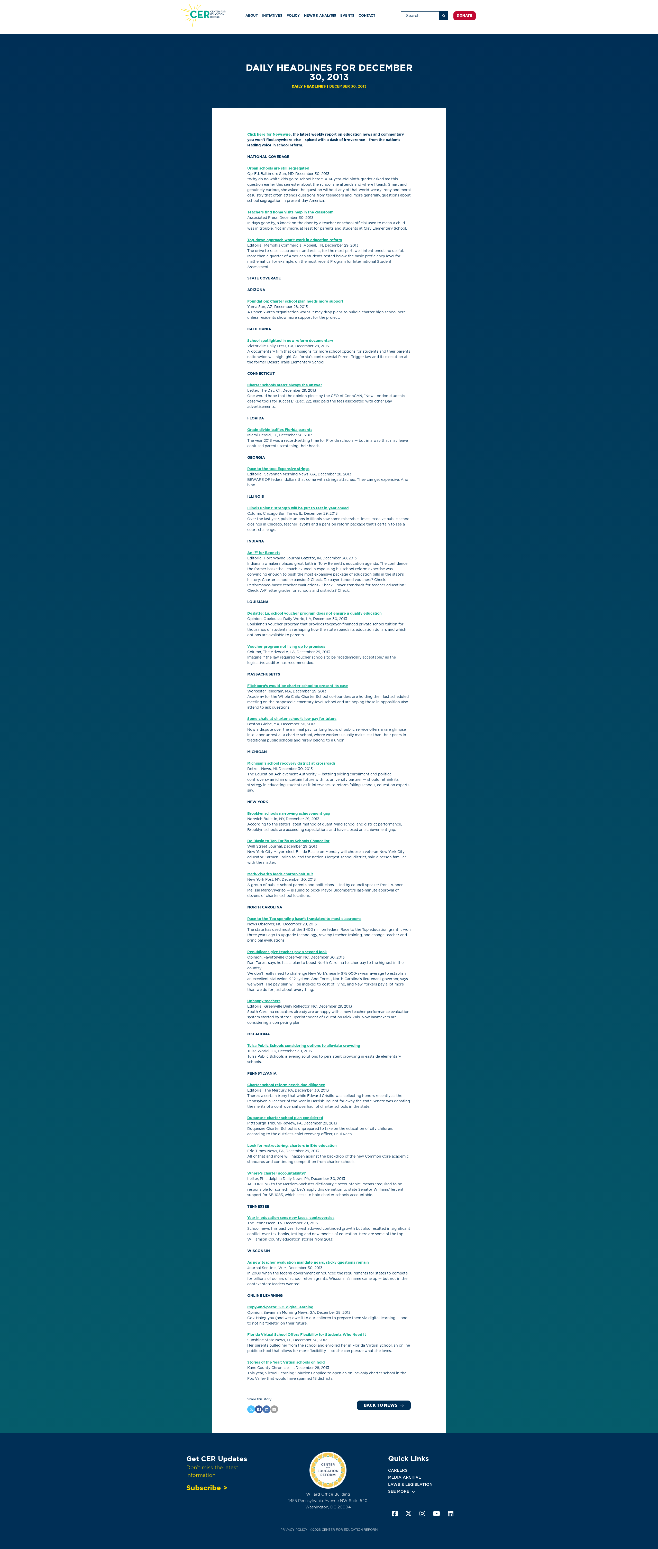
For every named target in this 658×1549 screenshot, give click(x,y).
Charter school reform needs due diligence (286, 1085)
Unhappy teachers (263, 1001)
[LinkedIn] (266, 1409)
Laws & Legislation (410, 1484)
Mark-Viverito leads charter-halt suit (280, 874)
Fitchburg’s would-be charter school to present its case (297, 686)
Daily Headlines (309, 86)
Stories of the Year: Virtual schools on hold (286, 1362)
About (251, 15)
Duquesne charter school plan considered (285, 1118)
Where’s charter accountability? (276, 1173)
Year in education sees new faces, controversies (290, 1218)
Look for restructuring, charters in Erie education (292, 1145)
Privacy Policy (293, 1530)
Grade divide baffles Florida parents (279, 430)
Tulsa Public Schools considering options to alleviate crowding (303, 1046)
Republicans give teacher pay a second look (287, 952)
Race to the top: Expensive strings (278, 469)
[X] (251, 1409)
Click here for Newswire (269, 134)
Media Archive (404, 1477)
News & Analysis (320, 15)
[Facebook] (259, 1409)
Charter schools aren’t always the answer (284, 385)
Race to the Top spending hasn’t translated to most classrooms (304, 919)
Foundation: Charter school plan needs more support (295, 301)
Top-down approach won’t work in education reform (294, 240)
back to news (380, 1405)
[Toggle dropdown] (414, 1492)
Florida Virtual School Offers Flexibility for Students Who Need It (306, 1334)
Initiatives (272, 15)
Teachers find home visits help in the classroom (290, 212)
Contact (367, 15)
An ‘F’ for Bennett (263, 553)
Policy (293, 15)
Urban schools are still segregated (278, 168)
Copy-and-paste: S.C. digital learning (280, 1307)
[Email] (274, 1409)
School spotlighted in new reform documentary (290, 341)
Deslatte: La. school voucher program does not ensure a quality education (314, 613)
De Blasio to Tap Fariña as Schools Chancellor (288, 841)
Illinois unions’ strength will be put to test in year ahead (298, 508)
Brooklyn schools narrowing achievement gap (288, 813)
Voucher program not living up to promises (286, 646)
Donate (464, 15)
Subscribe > (206, 1488)
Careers (397, 1470)
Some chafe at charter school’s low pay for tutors (291, 719)
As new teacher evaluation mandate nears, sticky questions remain (308, 1262)
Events (347, 15)
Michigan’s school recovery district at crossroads (291, 763)
